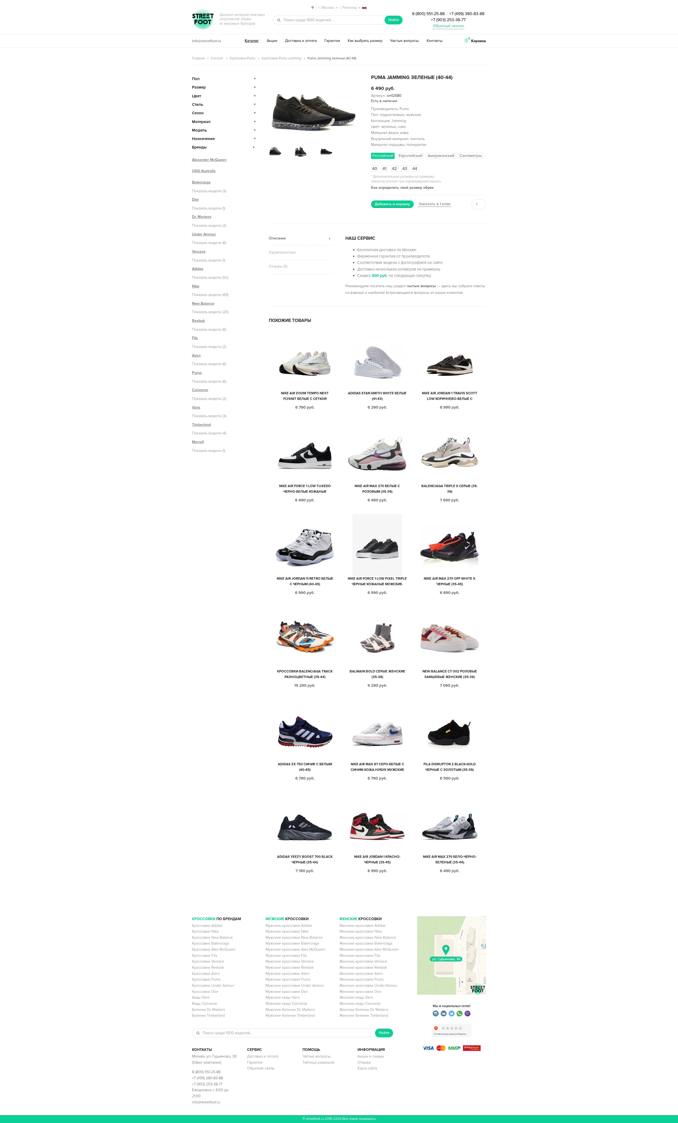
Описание (277, 238)
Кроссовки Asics (206, 973)
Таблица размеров (318, 1062)
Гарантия (332, 40)
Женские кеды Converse (360, 1003)
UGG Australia (204, 171)
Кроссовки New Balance (212, 937)
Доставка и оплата (301, 40)
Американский (441, 155)
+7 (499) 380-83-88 (466, 13)
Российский (382, 155)
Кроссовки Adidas (207, 925)
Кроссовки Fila (204, 955)
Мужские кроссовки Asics (287, 973)
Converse (200, 390)
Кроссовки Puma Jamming (281, 58)
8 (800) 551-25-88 (428, 13)
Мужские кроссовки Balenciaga (292, 943)
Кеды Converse (204, 1003)
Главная (198, 58)
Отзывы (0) (278, 266)
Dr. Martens (201, 217)
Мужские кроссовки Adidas (289, 925)
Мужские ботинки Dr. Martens (290, 1009)
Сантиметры (471, 155)
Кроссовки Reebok (208, 967)
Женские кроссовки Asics (361, 973)
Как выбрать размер (365, 40)
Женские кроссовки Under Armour (368, 985)
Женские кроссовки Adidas (362, 925)
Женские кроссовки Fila (359, 955)
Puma (197, 372)
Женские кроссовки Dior (360, 991)
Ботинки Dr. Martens (208, 1009)
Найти (393, 20)
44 (414, 168)
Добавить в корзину (392, 204)
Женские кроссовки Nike (360, 931)
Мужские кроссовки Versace (290, 961)
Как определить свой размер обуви (402, 187)
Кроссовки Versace (208, 961)
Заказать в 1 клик (434, 204)
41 (384, 168)
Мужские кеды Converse (286, 1003)
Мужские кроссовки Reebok (290, 967)
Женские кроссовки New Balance (367, 937)
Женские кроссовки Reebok (363, 967)
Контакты (435, 40)
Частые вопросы (404, 40)
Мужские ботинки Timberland (290, 1015)
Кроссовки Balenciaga (210, 943)
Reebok (198, 320)
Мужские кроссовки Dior (287, 991)
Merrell (198, 442)
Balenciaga (201, 182)
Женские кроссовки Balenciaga (365, 943)
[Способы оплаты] (451, 1049)
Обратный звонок (448, 26)
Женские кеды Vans (356, 997)
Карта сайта (367, 1068)
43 (404, 168)
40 (374, 168)
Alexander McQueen (209, 160)
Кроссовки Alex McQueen (214, 949)
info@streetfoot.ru (206, 41)
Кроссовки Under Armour (213, 985)
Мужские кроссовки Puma (288, 979)
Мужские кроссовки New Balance (294, 937)
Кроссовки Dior (205, 991)
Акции (272, 40)
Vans (196, 407)
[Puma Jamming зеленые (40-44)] (313, 107)
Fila (195, 338)
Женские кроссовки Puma (361, 979)
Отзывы (364, 1062)
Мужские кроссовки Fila (286, 955)
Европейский (410, 155)
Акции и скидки (371, 1056)
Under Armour (204, 234)
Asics (196, 355)
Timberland (201, 424)
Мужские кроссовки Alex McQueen (295, 949)
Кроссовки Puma (242, 58)
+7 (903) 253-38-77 (448, 20)
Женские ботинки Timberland (363, 1015)
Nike (195, 286)
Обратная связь (260, 1068)
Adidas (197, 268)
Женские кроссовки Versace (363, 961)
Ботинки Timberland (208, 1015)
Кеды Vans (200, 997)
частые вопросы (421, 286)
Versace (199, 251)
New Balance (203, 303)
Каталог (252, 40)
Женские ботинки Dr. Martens (363, 1009)
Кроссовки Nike (205, 931)
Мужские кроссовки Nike (287, 931)
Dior (195, 199)
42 (394, 168)
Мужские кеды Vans (283, 997)
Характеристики (282, 252)
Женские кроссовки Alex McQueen (369, 949)
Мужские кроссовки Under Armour (295, 985)
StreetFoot (203, 20)
